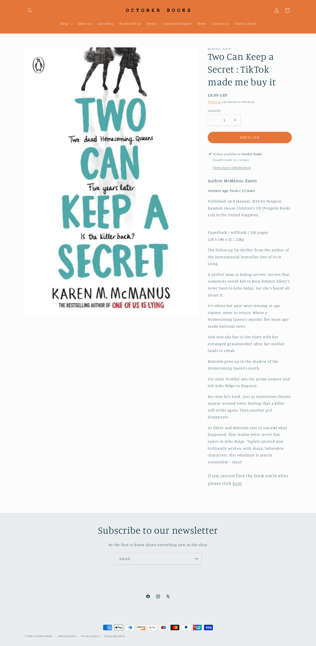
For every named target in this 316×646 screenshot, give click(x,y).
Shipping (214, 102)
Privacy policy (90, 636)
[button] (30, 10)
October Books (43, 636)
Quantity (214, 110)
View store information (232, 167)
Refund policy (67, 636)
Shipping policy (114, 636)
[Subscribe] (196, 558)
